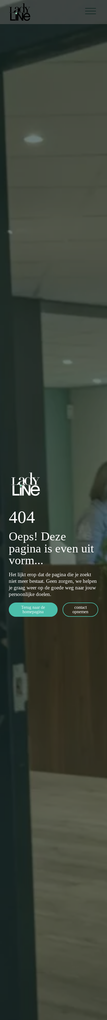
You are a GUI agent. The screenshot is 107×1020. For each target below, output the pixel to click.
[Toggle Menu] (90, 11)
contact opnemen (80, 609)
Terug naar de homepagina (33, 609)
